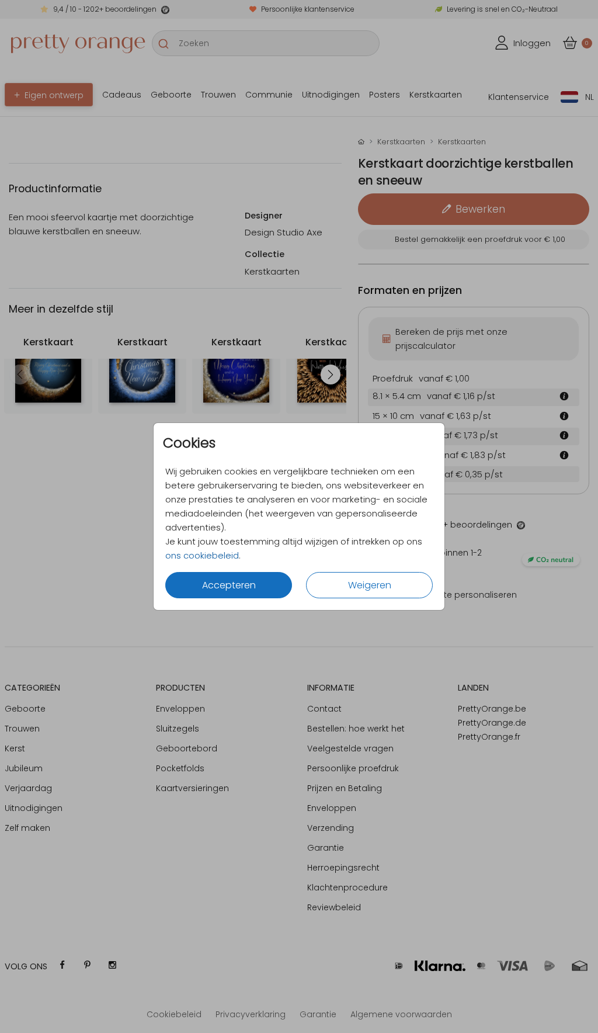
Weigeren (369, 585)
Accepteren (229, 585)
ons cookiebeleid (202, 555)
